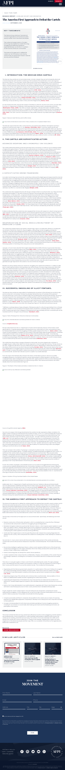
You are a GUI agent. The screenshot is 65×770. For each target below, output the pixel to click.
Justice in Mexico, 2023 (36, 155)
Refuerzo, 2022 (55, 252)
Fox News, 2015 (51, 281)
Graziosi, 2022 (24, 218)
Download (37, 68)
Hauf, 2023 (37, 460)
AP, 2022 (57, 135)
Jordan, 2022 (32, 132)
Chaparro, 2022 (50, 156)
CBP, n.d (5, 438)
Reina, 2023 (45, 100)
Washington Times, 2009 (10, 107)
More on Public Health (57, 637)
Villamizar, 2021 (41, 338)
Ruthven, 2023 (22, 239)
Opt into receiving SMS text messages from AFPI (13, 716)
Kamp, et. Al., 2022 (27, 335)
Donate (58, 1)
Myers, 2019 (16, 301)
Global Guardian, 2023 (28, 97)
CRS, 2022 (6, 112)
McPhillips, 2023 (31, 472)
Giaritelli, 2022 (40, 456)
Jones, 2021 (31, 456)
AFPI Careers (8, 751)
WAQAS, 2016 (34, 187)
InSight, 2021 (32, 165)
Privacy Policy (49, 723)
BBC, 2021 (6, 214)
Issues (6, 12)
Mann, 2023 (53, 330)
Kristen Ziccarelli (6, 22)
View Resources (11, 630)
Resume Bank (8, 753)
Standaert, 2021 (34, 311)
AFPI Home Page (56, 751)
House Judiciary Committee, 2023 (16, 490)
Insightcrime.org (12, 323)
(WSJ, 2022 (32, 249)
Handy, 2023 (20, 204)
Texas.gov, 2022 (8, 207)
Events (50, 1)
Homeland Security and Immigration (29, 16)
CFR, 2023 (11, 161)
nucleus (35, 764)
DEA (24, 428)
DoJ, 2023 (49, 234)
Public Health (13, 12)
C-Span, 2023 (26, 445)
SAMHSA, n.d (42, 487)
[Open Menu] (60, 4)
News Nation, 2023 (14, 201)
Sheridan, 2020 (56, 162)
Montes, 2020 (29, 127)
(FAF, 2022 (38, 90)
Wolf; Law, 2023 (54, 512)
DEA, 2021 (37, 127)
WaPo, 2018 (39, 133)
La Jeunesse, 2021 (21, 132)
